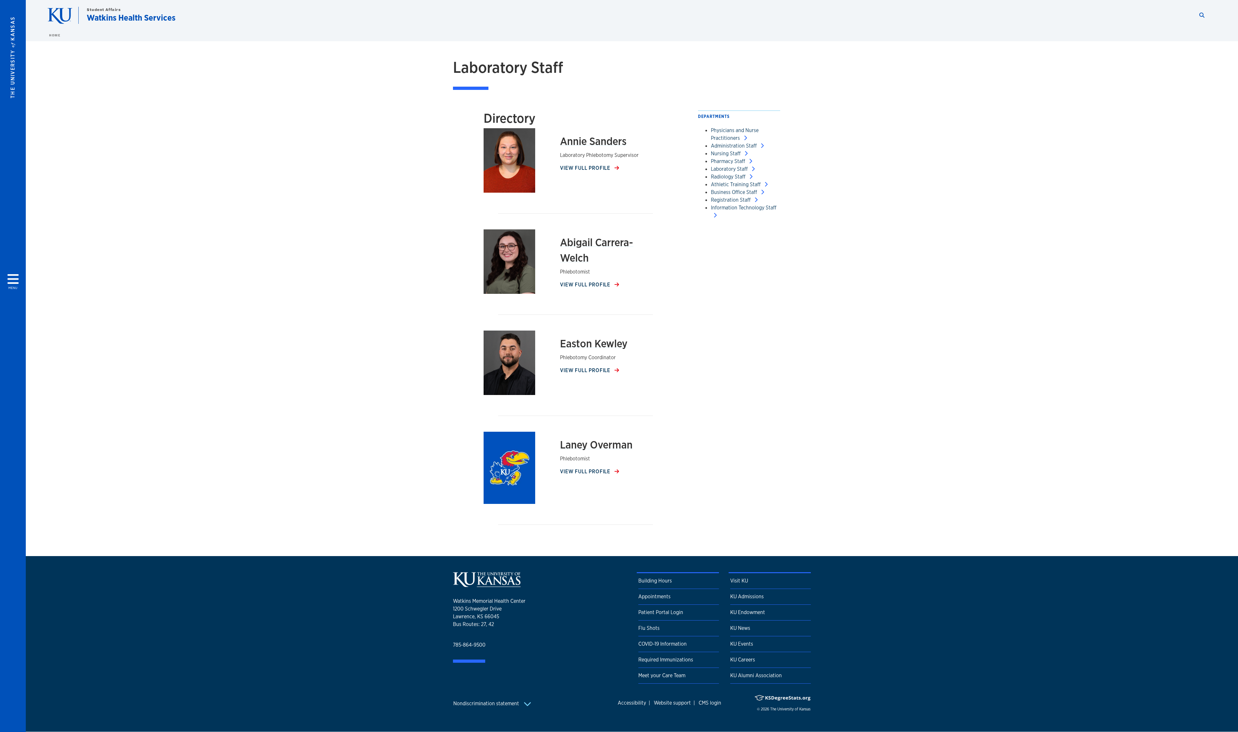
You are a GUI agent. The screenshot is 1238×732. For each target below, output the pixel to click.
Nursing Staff (726, 153)
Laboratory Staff (730, 169)
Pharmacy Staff (728, 161)
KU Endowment (747, 612)
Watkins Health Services (131, 17)
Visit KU (739, 580)
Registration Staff (731, 200)
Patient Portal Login (660, 612)
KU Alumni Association (756, 675)
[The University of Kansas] (487, 584)
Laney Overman (596, 445)
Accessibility (632, 702)
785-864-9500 (469, 644)
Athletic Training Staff (736, 184)
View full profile (586, 168)
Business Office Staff (734, 192)
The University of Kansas (790, 709)
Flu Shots (649, 628)
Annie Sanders (593, 141)
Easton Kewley (593, 343)
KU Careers (742, 659)
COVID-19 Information (662, 643)
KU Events (741, 643)
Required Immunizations (665, 659)
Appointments (654, 596)
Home (54, 35)
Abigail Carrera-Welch (596, 250)
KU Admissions (747, 596)
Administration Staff (734, 145)
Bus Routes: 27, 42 (473, 624)
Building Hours (655, 580)
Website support (672, 702)
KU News (740, 628)
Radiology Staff (729, 176)
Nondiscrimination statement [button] (486, 703)
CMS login (710, 702)
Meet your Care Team (661, 675)
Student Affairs (104, 9)
